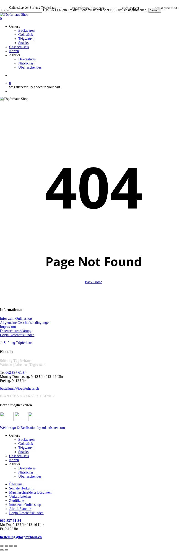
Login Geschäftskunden (17, 335)
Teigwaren (26, 448)
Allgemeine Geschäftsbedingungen (25, 322)
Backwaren (26, 439)
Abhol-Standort (20, 509)
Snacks (23, 452)
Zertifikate (16, 500)
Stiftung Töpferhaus (18, 343)
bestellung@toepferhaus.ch (19, 388)
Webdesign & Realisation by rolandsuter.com (32, 428)
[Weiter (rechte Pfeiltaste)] (6, 550)
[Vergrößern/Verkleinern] (2, 546)
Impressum (8, 327)
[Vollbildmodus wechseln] (6, 546)
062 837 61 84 (15, 372)
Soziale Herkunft (21, 488)
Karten (14, 460)
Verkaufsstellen (20, 496)
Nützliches (26, 472)
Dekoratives (27, 468)
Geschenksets (19, 456)
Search (154, 10)
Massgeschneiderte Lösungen (30, 492)
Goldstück (25, 443)
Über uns (15, 484)
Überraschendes (29, 476)
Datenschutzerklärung (15, 331)
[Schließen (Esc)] (15, 546)
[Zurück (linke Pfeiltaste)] (2, 550)
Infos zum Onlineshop (16, 318)
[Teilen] (11, 546)
